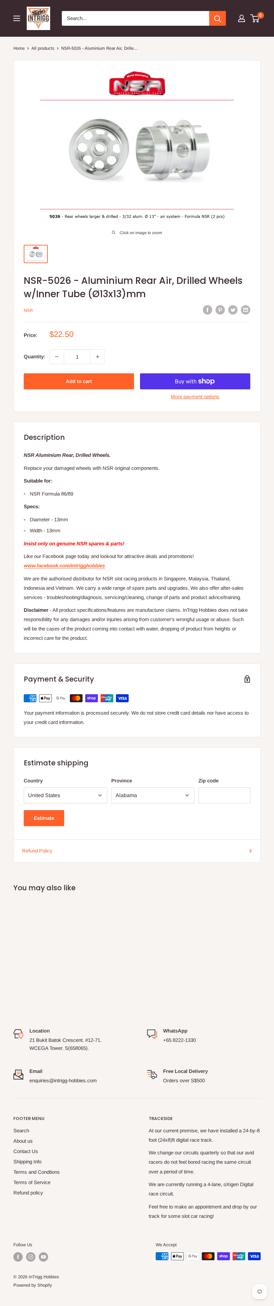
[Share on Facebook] (207, 310)
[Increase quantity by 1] (98, 357)
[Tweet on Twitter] (233, 310)
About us (23, 1141)
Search (21, 1130)
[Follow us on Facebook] (18, 1257)
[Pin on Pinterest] (220, 310)
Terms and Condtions (36, 1172)
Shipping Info (27, 1161)
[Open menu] (16, 18)
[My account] (241, 18)
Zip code (208, 780)
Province (121, 780)
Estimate (44, 818)
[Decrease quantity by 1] (57, 357)
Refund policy (28, 1192)
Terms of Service (31, 1182)
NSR (28, 310)
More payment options (195, 396)
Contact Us (25, 1151)
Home (19, 48)
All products (42, 48)
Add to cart (79, 381)
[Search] (217, 18)
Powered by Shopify (32, 1285)
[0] (255, 18)
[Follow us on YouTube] (43, 1257)
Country (33, 780)
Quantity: (34, 356)
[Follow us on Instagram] (30, 1257)
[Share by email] (245, 310)
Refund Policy (37, 851)
